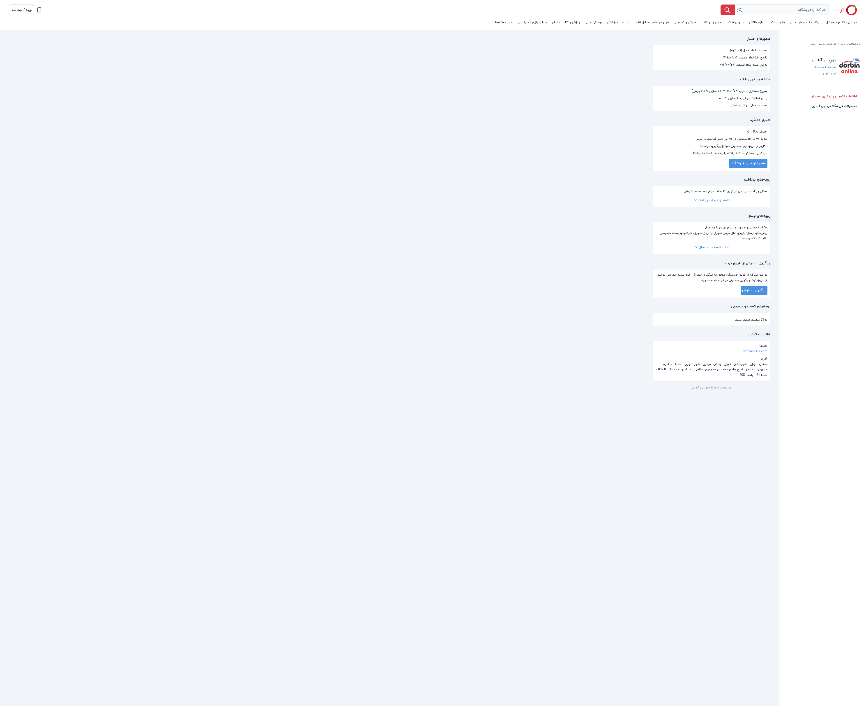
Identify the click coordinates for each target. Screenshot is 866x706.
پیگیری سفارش (754, 290)
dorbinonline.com (825, 68)
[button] (21, 10)
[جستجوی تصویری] (739, 10)
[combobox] (782, 10)
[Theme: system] (39, 10)
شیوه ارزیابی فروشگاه (748, 163)
